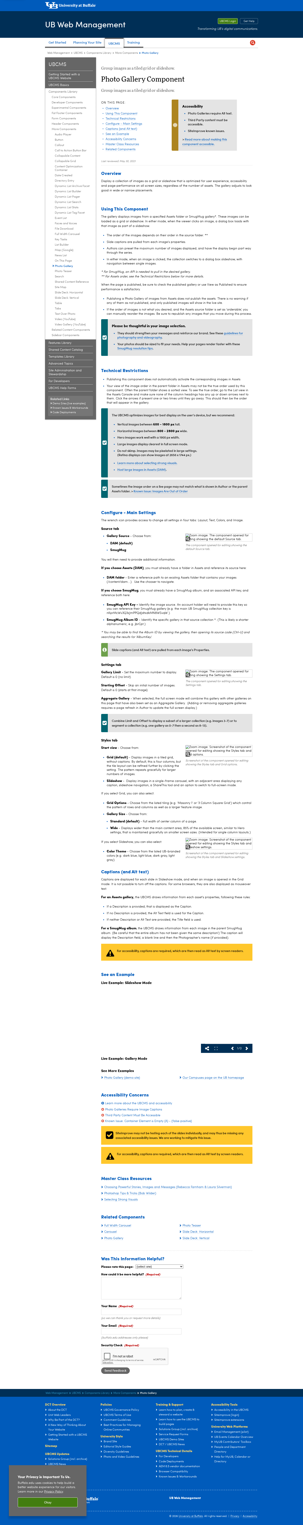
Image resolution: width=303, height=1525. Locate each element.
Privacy (234, 1516)
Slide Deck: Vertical (67, 298)
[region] (48, 1490)
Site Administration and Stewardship (65, 372)
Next (246, 1048)
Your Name (109, 1306)
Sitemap (51, 1445)
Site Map (60, 287)
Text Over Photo (65, 314)
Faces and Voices (66, 223)
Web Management (58, 53)
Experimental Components (69, 107)
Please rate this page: (117, 1266)
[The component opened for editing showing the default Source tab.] (219, 537)
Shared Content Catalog (66, 349)
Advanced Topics (61, 363)
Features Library (60, 343)
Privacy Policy (53, 1491)
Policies (106, 1404)
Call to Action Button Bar (71, 150)
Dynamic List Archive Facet (72, 186)
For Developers (59, 381)
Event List (61, 218)
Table (58, 303)
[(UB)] (151, 6)
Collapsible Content (67, 155)
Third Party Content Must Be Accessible (132, 1115)
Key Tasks (61, 239)
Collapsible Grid (65, 161)
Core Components (64, 97)
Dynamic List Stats (67, 207)
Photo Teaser (63, 271)
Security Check (112, 1345)
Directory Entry (64, 180)
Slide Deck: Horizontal (69, 292)
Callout (59, 145)
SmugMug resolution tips (135, 348)
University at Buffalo (191, 1516)
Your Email (109, 1325)
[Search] (252, 43)
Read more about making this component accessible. (204, 141)
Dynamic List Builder (68, 191)
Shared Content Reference (72, 282)
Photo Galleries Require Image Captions (133, 1109)
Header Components (65, 123)
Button (59, 139)
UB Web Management (85, 24)
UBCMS (78, 53)
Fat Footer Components (67, 113)
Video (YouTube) (65, 319)
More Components (126, 53)
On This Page (63, 260)
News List (61, 255)
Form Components (64, 118)
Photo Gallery (64, 266)
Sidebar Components (65, 335)
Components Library (99, 53)
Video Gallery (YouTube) (70, 324)
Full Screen (216, 1048)
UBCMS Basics (59, 85)
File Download (64, 228)
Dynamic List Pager (67, 196)
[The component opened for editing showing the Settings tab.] (219, 673)
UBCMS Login (227, 21)
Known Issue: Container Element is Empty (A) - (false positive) (148, 1121)
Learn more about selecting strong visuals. (147, 463)
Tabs (58, 308)
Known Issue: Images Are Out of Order (161, 491)
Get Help (247, 21)
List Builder (62, 244)
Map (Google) (64, 250)
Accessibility (250, 1516)
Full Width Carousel (67, 234)
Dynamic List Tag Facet (70, 212)
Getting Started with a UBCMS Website (64, 76)
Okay (47, 1502)
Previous (232, 1048)
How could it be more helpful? (122, 1274)
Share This (207, 1048)
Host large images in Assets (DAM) (141, 469)
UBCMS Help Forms (62, 388)
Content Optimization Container (69, 168)
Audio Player (63, 134)
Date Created (63, 175)
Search (59, 276)
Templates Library (61, 356)
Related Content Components (71, 330)
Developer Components (67, 102)
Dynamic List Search (68, 202)
